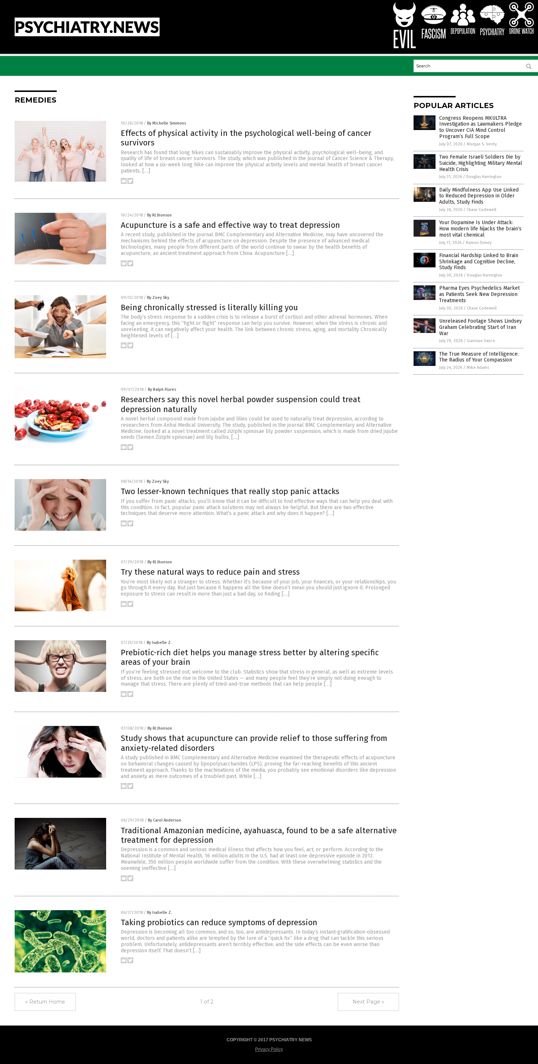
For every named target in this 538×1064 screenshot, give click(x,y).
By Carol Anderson (164, 820)
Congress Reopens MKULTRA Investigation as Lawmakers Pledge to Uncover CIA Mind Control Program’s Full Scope (480, 127)
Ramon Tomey (479, 242)
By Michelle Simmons (166, 123)
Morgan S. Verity (482, 144)
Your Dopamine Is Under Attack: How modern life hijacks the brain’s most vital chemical (480, 228)
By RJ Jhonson (159, 215)
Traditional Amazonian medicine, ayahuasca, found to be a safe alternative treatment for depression (259, 835)
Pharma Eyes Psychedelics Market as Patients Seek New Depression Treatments (479, 294)
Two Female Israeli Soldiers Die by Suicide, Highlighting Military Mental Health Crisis (480, 163)
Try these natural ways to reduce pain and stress (210, 572)
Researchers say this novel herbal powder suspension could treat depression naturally (240, 404)
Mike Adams (478, 367)
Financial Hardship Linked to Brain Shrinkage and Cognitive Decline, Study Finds (478, 261)
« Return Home (45, 1001)
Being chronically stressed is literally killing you (209, 307)
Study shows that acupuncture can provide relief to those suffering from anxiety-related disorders (254, 743)
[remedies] (87, 34)
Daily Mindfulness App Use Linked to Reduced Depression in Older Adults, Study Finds (479, 196)
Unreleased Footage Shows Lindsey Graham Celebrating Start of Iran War (480, 327)
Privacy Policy (269, 1049)
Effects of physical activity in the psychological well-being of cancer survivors (246, 138)
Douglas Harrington (483, 176)
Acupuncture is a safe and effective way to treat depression (230, 225)
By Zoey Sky (158, 297)
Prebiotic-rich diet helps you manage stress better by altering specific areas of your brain (250, 657)
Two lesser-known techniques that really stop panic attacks (230, 491)
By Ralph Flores (162, 389)
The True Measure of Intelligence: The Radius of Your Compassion (479, 357)
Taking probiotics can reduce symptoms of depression (219, 922)
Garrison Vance (481, 340)
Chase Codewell (481, 209)
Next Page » (368, 1001)
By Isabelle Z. (159, 642)
